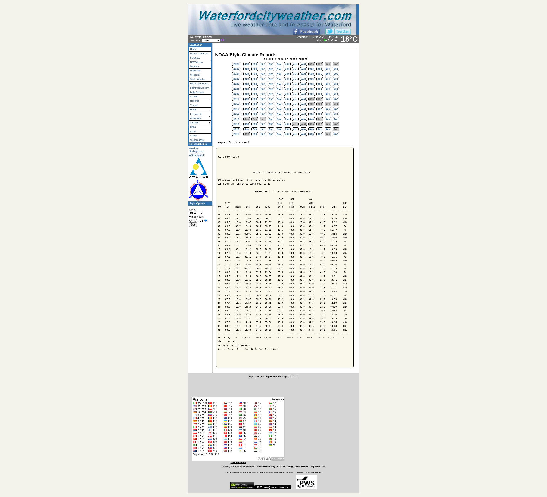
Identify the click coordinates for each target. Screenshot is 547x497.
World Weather (198, 79)
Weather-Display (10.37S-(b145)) (275, 466)
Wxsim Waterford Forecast (199, 55)
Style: (192, 209)
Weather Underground (196, 150)
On (191, 220)
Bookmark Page (278, 376)
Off (201, 220)
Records (194, 101)
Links (193, 127)
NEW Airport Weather (196, 64)
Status (193, 135)
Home (193, 49)
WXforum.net (196, 155)
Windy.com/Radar (199, 83)
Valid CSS (320, 466)
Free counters (238, 462)
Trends (194, 105)
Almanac (194, 122)
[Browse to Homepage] (272, 33)
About (193, 131)
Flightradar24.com (199, 87)
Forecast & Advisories (196, 116)
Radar (193, 109)
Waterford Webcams (195, 72)
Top (251, 376)
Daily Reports (197, 92)
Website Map (197, 140)
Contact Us (261, 376)
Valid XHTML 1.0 (304, 466)
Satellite (194, 96)
